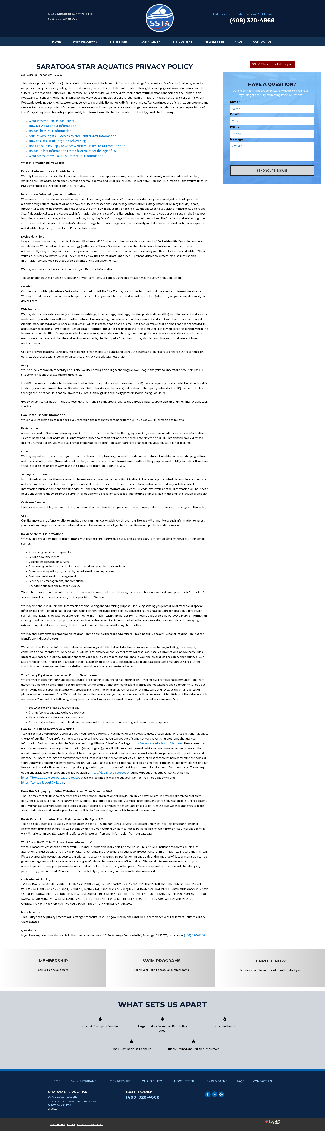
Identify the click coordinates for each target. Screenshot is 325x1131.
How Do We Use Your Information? (53, 125)
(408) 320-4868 (194, 935)
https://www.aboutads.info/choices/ (156, 743)
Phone (235, 126)
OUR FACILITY (150, 41)
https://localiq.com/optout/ (109, 772)
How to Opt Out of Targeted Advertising (57, 141)
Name (235, 102)
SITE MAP (71, 1124)
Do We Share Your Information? (51, 131)
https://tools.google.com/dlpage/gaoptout (51, 777)
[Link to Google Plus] (221, 1094)
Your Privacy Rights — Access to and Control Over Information (72, 136)
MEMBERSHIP (119, 41)
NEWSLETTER (214, 41)
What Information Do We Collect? (52, 121)
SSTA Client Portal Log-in (272, 64)
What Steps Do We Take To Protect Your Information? (67, 156)
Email (234, 114)
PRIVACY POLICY (57, 1124)
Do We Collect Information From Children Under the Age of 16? (73, 151)
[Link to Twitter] (214, 1094)
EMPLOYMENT (182, 41)
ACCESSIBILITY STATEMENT (90, 1124)
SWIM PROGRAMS (84, 41)
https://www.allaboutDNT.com (42, 782)
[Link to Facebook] (208, 1094)
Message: (237, 139)
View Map (53, 1109)
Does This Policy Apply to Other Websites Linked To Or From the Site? (78, 146)
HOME (56, 41)
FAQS (238, 41)
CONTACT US (262, 41)
